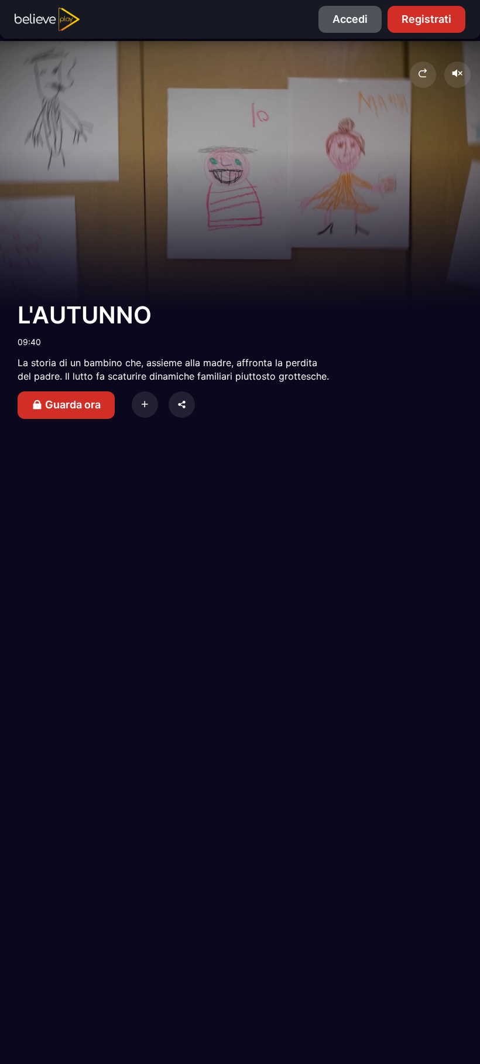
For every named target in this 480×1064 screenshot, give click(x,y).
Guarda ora (72, 404)
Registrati (426, 19)
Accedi (350, 19)
